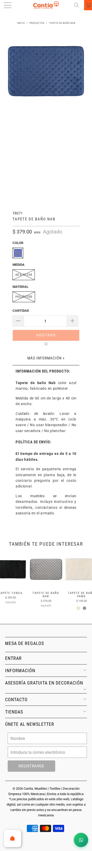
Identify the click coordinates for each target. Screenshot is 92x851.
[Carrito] (88, 5)
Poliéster (23, 297)
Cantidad (21, 310)
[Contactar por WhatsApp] (81, 840)
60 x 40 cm (23, 275)
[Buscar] (78, 5)
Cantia (28, 788)
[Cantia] (46, 5)
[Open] (12, 838)
